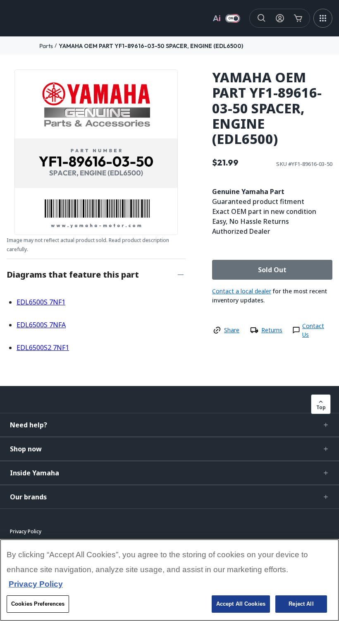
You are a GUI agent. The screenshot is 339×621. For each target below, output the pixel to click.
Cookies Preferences (37, 604)
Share (231, 330)
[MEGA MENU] (322, 18)
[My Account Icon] (280, 18)
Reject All (301, 604)
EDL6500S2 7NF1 (43, 347)
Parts (46, 46)
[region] (169, 580)
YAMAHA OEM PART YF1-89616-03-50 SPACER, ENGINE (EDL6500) (151, 46)
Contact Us (313, 330)
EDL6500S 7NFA (41, 324)
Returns (271, 330)
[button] (169, 424)
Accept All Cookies (240, 604)
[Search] (262, 18)
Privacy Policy (36, 584)
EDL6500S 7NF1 (41, 302)
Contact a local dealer (241, 291)
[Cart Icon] (298, 18)
